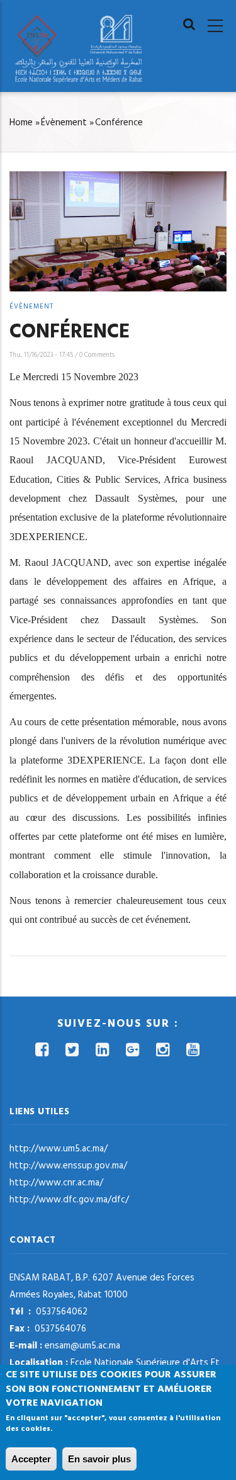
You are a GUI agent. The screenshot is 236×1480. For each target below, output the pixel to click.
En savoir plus (99, 1459)
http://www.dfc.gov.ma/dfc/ (69, 1199)
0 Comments (97, 355)
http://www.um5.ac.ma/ (58, 1148)
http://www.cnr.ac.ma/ (56, 1182)
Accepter (31, 1459)
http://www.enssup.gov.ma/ (68, 1165)
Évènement (64, 122)
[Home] (78, 49)
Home (21, 122)
